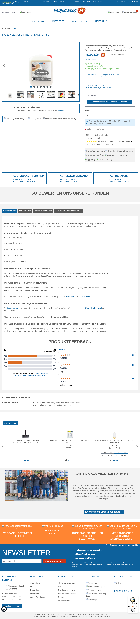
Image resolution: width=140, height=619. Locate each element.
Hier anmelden (53, 561)
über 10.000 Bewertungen (114, 141)
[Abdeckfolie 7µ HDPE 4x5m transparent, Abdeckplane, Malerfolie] (70, 433)
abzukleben (85, 296)
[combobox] (10, 12)
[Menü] (136, 597)
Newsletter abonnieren (66, 590)
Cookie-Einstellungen (38, 597)
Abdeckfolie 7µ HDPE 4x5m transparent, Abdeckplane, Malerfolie (70, 441)
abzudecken (71, 296)
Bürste (87, 308)
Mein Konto (62, 586)
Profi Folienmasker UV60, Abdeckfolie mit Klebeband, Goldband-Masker (114, 441)
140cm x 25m (107, 455)
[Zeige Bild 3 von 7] (37, 87)
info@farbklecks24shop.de (14, 586)
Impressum (34, 593)
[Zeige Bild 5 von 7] (44, 87)
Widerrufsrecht (35, 583)
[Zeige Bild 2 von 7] (34, 87)
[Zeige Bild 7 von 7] (51, 87)
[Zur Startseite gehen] (70, 12)
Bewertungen (90, 59)
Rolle (93, 308)
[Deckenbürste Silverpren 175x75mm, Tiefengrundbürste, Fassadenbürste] (25, 433)
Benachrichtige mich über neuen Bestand (110, 101)
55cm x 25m (107, 452)
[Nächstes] (77, 65)
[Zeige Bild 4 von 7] (41, 87)
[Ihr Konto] (114, 12)
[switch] (133, 610)
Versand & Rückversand (67, 593)
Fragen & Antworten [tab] (43, 210)
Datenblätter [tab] (25, 210)
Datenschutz (34, 590)
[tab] (9, 211)
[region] (41, 71)
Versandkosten (65, 614)
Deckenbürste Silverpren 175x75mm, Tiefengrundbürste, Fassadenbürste (25, 441)
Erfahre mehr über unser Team (102, 511)
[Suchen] (24, 12)
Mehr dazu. (62, 111)
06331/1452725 (10, 589)
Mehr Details (91, 75)
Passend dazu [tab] (10, 423)
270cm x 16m (121, 455)
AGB (32, 586)
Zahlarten (61, 597)
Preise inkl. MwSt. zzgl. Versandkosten (98, 88)
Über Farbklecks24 (65, 601)
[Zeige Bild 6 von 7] (47, 87)
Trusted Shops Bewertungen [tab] (69, 210)
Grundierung (12, 308)
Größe (87, 110)
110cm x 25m (121, 452)
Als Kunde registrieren (66, 583)
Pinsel (99, 308)
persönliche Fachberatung (127, 2)
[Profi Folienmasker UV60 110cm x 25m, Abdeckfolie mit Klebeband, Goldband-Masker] (114, 433)
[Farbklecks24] (96, 54)
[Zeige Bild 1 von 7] (31, 87)
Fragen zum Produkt (111, 75)
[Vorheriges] (4, 65)
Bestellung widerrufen (12, 606)
